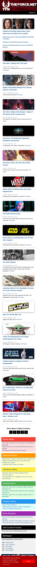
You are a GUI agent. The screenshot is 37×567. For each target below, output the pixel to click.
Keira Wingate (9, 550)
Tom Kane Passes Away (11, 214)
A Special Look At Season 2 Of (13, 464)
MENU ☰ (32, 13)
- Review (19, 521)
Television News (10, 455)
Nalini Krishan (9, 542)
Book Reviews (9, 513)
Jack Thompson (10, 544)
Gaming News (9, 483)
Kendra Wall (8, 546)
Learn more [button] (6, 564)
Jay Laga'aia (9, 548)
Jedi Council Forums (12, 527)
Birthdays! (7, 536)
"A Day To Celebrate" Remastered (12, 508)
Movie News (8, 439)
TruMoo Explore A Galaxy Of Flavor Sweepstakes (17, 506)
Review (18, 522)
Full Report (6, 70)
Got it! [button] (28, 561)
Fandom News (9, 501)
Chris (9, 66)
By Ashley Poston (15, 473)
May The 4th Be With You (12, 314)
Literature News (10, 469)
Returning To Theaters (15, 42)
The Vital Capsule (9, 262)
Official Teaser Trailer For (19, 459)
